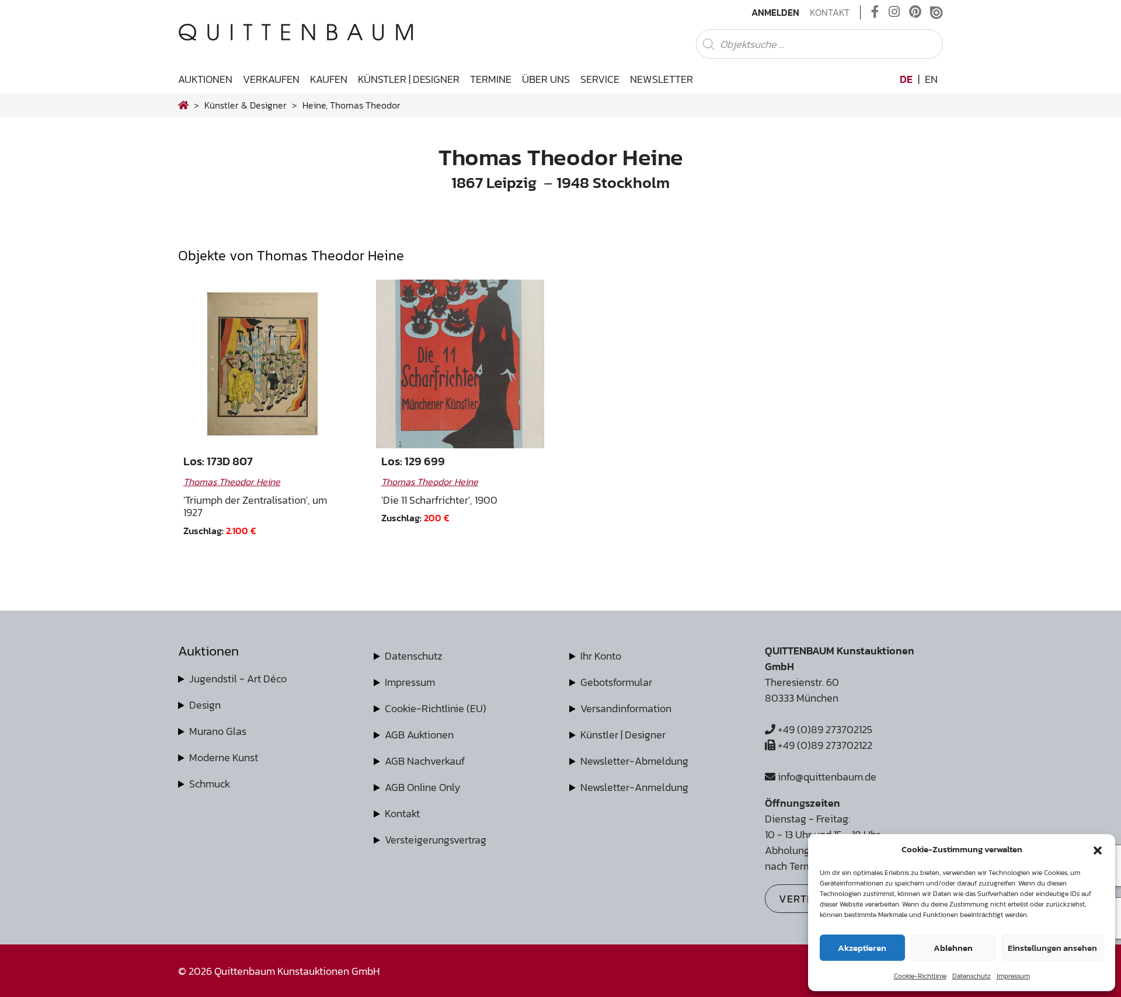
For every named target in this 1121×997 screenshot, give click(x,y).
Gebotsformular (616, 682)
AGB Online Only (423, 787)
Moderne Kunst (223, 757)
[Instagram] (894, 12)
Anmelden (775, 12)
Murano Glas (217, 731)
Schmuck (209, 784)
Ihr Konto (600, 656)
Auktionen (205, 79)
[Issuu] (936, 12)
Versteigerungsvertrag (435, 840)
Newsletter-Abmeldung (634, 761)
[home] (183, 105)
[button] (1097, 849)
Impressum (1013, 976)
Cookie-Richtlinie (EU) (435, 708)
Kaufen (328, 79)
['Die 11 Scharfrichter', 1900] (460, 364)
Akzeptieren (862, 947)
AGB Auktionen (419, 734)
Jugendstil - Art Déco (238, 678)
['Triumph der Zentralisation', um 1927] (262, 364)
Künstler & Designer (245, 105)
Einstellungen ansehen (1052, 947)
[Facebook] (875, 12)
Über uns (546, 79)
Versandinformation (625, 708)
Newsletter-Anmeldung (634, 787)
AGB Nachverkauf (425, 761)
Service (599, 79)
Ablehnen (953, 947)
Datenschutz (971, 976)
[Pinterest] (915, 12)
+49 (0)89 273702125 (823, 729)
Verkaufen (271, 79)
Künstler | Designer (408, 79)
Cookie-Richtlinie (920, 976)
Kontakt (830, 12)
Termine (490, 79)
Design (205, 705)
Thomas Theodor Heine (231, 482)
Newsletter (661, 79)
